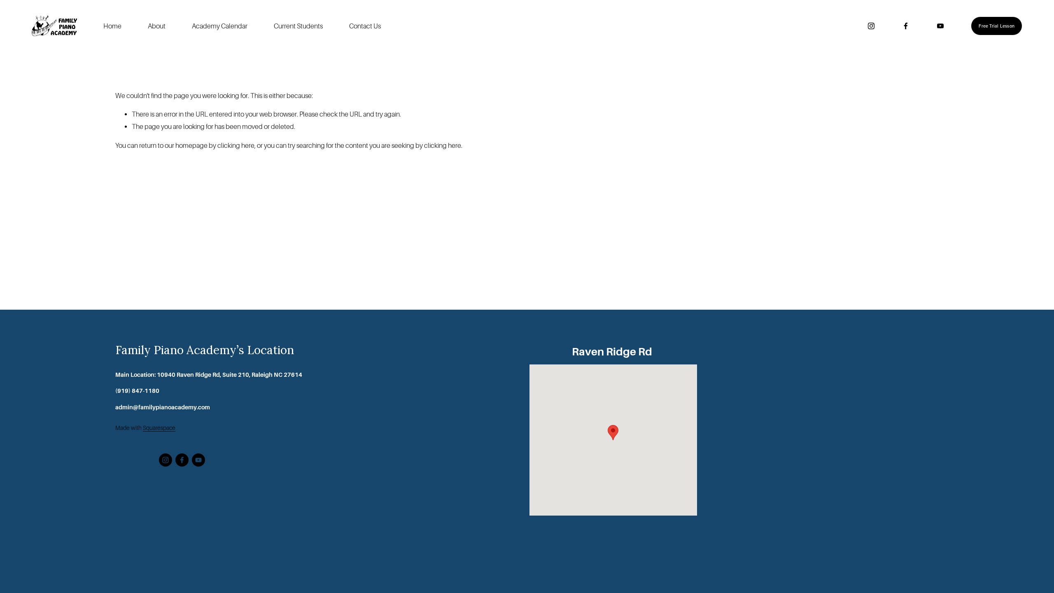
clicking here (235, 145)
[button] (613, 432)
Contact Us (365, 26)
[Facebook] (906, 26)
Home (112, 26)
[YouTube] (940, 26)
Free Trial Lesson (996, 26)
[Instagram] (871, 26)
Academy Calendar (219, 26)
